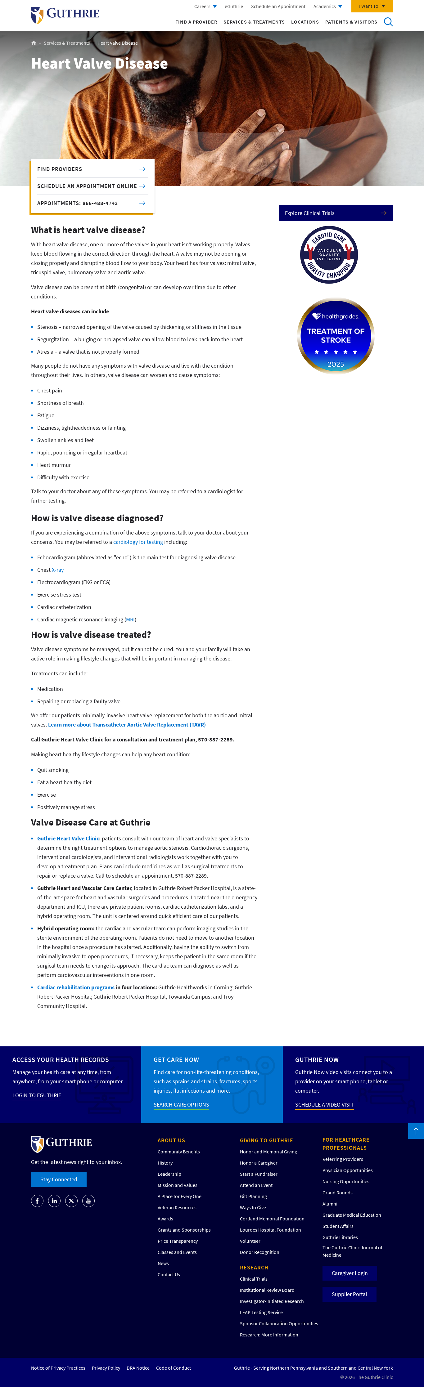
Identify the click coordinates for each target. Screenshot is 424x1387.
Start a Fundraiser (258, 1174)
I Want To (368, 6)
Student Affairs (338, 1226)
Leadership (169, 1174)
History (165, 1163)
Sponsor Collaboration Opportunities (279, 1323)
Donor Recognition (259, 1252)
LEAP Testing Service (261, 1312)
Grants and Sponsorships (184, 1230)
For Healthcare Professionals (346, 1143)
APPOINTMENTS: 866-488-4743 (77, 203)
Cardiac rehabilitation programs (76, 987)
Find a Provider (196, 22)
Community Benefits (179, 1151)
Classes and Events (177, 1252)
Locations (305, 22)
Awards (165, 1218)
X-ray (58, 569)
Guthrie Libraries (340, 1237)
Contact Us (169, 1274)
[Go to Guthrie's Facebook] (37, 1201)
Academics (324, 6)
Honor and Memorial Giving (268, 1151)
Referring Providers (343, 1159)
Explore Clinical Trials (310, 213)
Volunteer (250, 1241)
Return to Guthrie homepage (65, 15)
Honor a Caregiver (258, 1163)
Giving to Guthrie (266, 1140)
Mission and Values (177, 1185)
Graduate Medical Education (352, 1215)
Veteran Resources (177, 1207)
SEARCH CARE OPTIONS (181, 1104)
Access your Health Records (60, 1059)
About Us (171, 1140)
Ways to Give (253, 1207)
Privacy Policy (106, 1368)
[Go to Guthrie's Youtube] (88, 1201)
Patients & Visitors (351, 22)
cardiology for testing (138, 541)
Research (254, 1267)
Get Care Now (176, 1059)
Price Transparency (178, 1241)
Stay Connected (58, 1179)
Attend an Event (256, 1185)
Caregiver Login (350, 1273)
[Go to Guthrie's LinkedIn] (54, 1201)
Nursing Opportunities (346, 1181)
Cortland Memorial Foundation (272, 1218)
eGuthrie (234, 6)
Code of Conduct (173, 1368)
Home (33, 43)
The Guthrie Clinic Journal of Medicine (352, 1251)
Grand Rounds (338, 1192)
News (163, 1263)
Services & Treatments (254, 22)
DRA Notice (138, 1368)
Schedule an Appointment (278, 6)
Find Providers (59, 168)
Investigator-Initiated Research (272, 1301)
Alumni (330, 1204)
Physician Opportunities (348, 1170)
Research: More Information (269, 1334)
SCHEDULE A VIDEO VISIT (324, 1104)
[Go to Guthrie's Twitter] (71, 1201)
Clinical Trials (254, 1279)
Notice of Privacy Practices (58, 1368)
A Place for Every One (179, 1196)
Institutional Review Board (267, 1290)
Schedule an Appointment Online (87, 186)
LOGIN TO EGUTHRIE (36, 1095)
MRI (130, 619)
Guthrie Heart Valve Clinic (68, 838)
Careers (202, 6)
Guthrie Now (317, 1059)
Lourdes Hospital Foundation (270, 1230)
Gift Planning (253, 1196)
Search (388, 21)
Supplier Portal (349, 1294)
